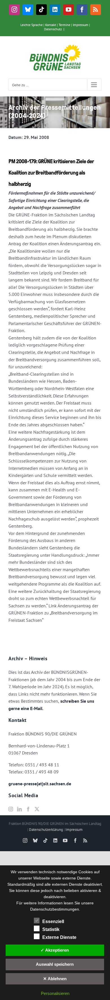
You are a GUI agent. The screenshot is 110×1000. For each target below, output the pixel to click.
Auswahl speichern (55, 964)
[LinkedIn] (19, 809)
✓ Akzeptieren (55, 950)
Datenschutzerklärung (46, 829)
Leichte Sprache (31, 25)
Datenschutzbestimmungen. (55, 909)
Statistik (51, 929)
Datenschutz (53, 29)
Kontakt (50, 25)
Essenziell (53, 921)
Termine (64, 25)
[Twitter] (37, 809)
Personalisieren (55, 993)
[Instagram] (10, 809)
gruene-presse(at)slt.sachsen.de (39, 783)
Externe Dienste (59, 937)
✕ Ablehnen (55, 978)
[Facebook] (28, 809)
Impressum (80, 25)
